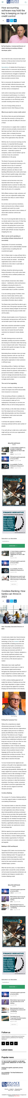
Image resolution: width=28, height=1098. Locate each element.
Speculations (5, 67)
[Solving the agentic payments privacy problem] (5, 459)
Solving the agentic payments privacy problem (12, 1068)
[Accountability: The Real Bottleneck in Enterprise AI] (5, 466)
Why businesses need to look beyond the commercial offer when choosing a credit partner (18, 578)
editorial (12, 454)
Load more (13, 584)
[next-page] (5, 472)
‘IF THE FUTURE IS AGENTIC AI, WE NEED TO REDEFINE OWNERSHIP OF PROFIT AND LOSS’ (14, 1063)
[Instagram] (7, 1043)
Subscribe (12, 545)
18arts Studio (17, 1095)
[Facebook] (8, 20)
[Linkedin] (15, 20)
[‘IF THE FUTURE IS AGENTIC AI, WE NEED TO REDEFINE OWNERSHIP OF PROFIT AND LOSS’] (5, 449)
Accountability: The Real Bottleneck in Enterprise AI (12, 1073)
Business (4, 453)
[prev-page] (3, 472)
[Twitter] (11, 20)
